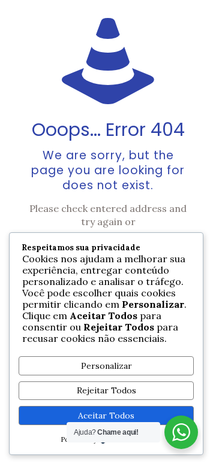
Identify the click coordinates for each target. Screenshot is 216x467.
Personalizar (106, 365)
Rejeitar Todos (106, 390)
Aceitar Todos (106, 415)
